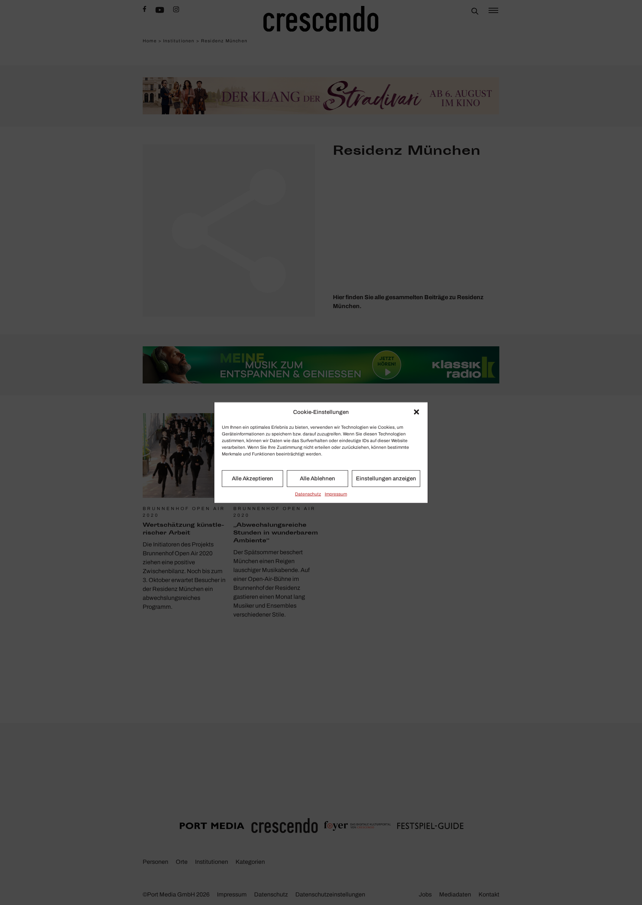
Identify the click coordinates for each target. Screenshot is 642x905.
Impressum (336, 493)
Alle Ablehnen (317, 478)
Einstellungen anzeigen (386, 478)
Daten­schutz (308, 493)
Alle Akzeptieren (252, 478)
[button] (416, 412)
